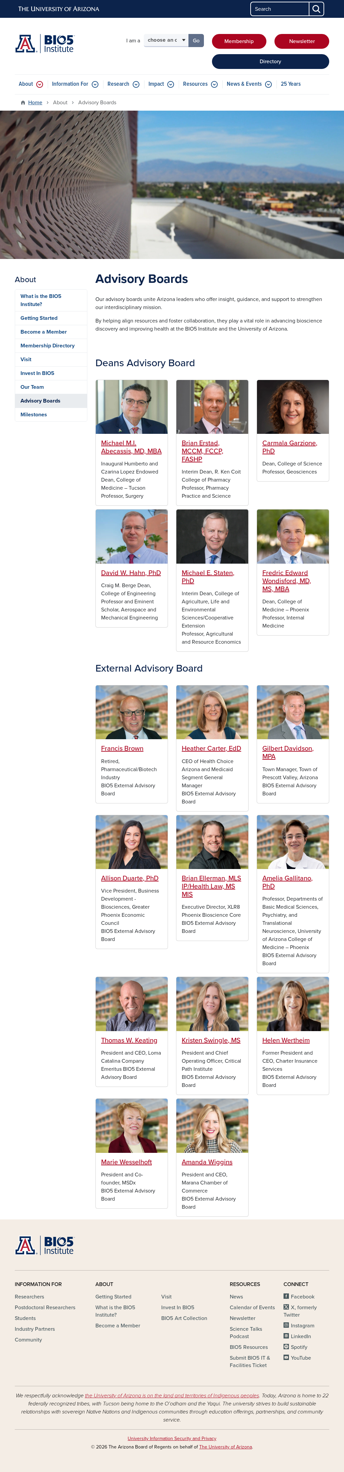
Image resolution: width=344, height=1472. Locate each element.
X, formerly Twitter (300, 1311)
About (26, 84)
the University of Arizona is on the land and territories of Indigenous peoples (172, 1395)
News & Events (244, 84)
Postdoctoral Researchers (45, 1307)
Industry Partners (35, 1329)
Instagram (302, 1325)
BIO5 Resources (249, 1347)
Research (118, 84)
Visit (25, 359)
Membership (239, 41)
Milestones (33, 414)
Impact (156, 84)
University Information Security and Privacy (172, 1438)
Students (25, 1318)
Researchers (29, 1296)
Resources (195, 84)
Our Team (32, 387)
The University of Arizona (225, 1447)
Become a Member (43, 332)
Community (28, 1339)
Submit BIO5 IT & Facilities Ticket (250, 1362)
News (236, 1296)
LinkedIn (301, 1336)
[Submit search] (316, 9)
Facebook (302, 1296)
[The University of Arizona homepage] (59, 9)
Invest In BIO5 (37, 373)
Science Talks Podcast (246, 1333)
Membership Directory (47, 345)
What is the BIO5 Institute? (40, 300)
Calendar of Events (252, 1307)
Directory (270, 61)
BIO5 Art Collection (184, 1318)
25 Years (291, 84)
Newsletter (302, 41)
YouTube (301, 1358)
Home (35, 102)
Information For (70, 84)
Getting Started (38, 318)
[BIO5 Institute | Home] (45, 43)
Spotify (299, 1347)
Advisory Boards (40, 401)
